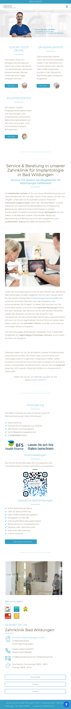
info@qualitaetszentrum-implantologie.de (32, 657)
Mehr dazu (11, 86)
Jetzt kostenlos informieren (22, 542)
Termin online (35, 677)
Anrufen (35, 691)
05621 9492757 (35, 1)
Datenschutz (49, 706)
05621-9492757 (39, 380)
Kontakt (35, 684)
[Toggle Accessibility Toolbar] (66, 704)
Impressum (37, 706)
